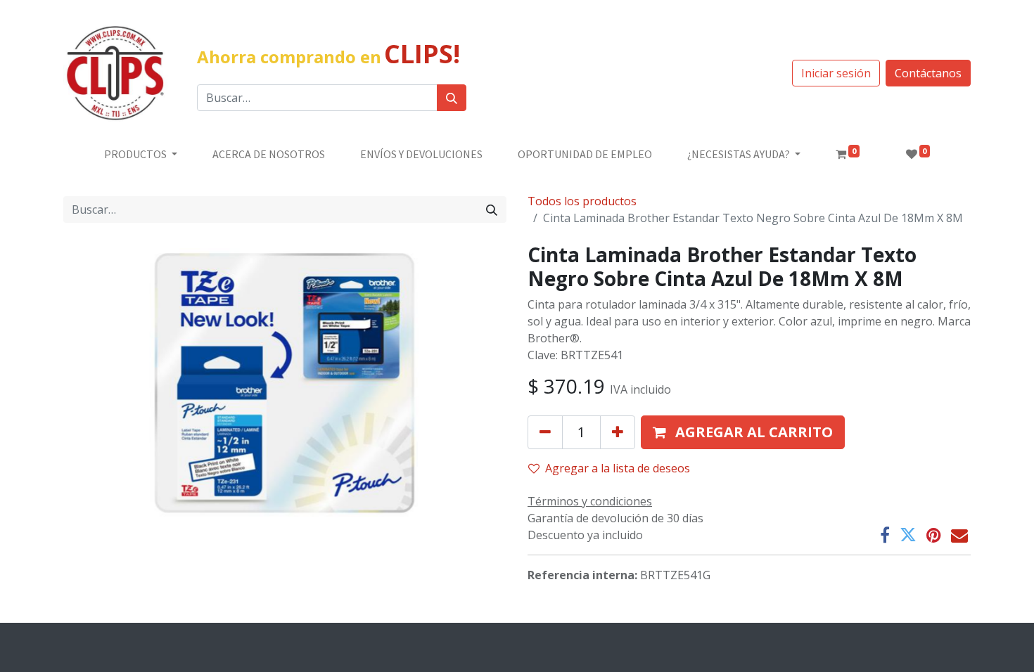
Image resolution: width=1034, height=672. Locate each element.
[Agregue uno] (617, 432)
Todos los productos (582, 201)
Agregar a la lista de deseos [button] (617, 468)
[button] (743, 432)
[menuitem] (269, 154)
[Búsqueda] (451, 97)
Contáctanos (928, 73)
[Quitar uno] (545, 432)
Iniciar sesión (836, 73)
